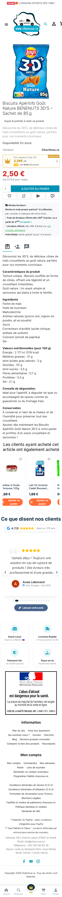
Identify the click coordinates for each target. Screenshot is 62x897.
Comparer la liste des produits (23, 742)
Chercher (49, 734)
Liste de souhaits (36, 766)
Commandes (30, 762)
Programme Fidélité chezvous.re (31, 775)
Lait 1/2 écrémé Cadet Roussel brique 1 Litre (38, 487)
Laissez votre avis (32, 606)
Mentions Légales (31, 797)
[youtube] (31, 860)
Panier (20, 766)
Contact (37, 734)
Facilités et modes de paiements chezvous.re (31, 801)
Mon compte (14, 762)
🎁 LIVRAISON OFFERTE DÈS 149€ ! (35, 3)
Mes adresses (47, 762)
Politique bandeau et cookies (31, 805)
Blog (14, 738)
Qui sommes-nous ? (19, 734)
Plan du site (18, 729)
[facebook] (24, 860)
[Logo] (27, 23)
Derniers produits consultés (35, 738)
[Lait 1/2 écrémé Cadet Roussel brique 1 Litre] (40, 468)
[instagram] (38, 860)
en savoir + (26, 222)
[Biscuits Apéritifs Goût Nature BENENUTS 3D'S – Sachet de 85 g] (31, 71)
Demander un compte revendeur (31, 771)
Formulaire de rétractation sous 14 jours (31, 792)
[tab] (7, 247)
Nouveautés (48, 742)
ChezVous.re (50, 149)
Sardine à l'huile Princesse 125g (10, 487)
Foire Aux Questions (39, 729)
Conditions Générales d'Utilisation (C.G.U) (31, 788)
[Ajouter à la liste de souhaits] (20, 459)
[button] (6, 24)
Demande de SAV (31, 810)
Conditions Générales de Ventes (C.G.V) (31, 784)
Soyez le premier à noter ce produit (24, 120)
